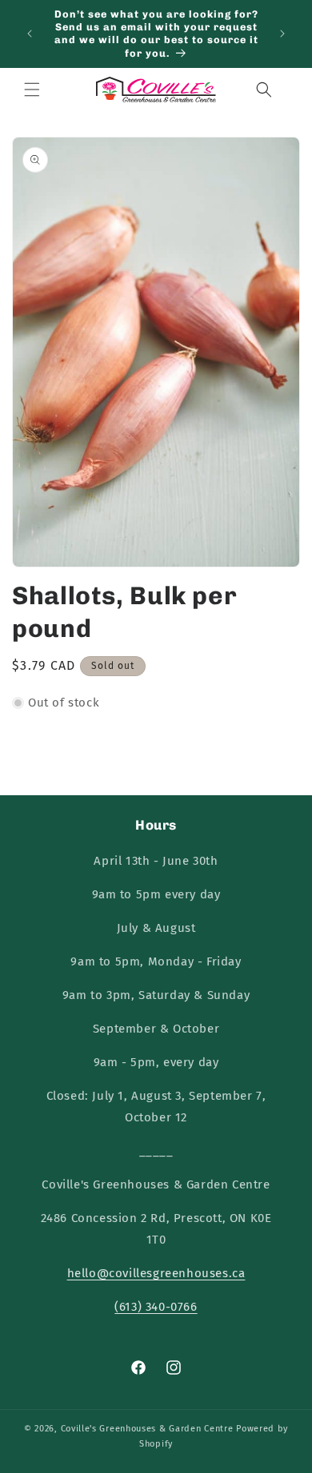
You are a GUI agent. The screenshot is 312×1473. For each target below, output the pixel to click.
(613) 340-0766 (155, 1307)
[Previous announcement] (29, 33)
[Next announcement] (282, 33)
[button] (32, 89)
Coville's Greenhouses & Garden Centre (147, 1428)
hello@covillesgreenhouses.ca (156, 1273)
